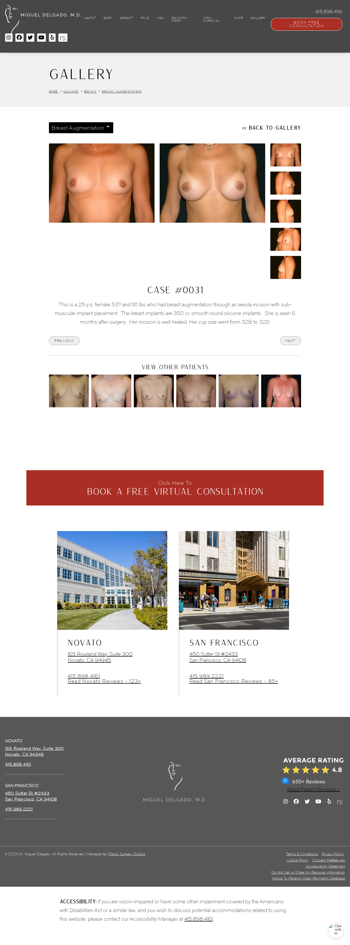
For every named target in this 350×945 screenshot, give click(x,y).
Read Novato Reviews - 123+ (104, 681)
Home (53, 91)
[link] (18, 764)
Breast (90, 91)
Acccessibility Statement (325, 866)
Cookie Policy (297, 860)
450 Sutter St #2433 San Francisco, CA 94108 (217, 657)
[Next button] (189, 421)
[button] (9, 37)
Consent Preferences (328, 860)
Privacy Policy (333, 854)
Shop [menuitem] (238, 18)
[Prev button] (161, 421)
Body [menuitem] (108, 18)
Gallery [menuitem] (258, 18)
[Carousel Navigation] (175, 418)
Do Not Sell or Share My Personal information (308, 872)
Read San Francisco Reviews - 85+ (233, 681)
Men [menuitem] (160, 18)
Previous (64, 341)
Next (290, 341)
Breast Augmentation (121, 91)
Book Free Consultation (306, 24)
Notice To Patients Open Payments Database (308, 878)
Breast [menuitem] (126, 18)
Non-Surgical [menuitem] (211, 19)
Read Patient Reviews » (313, 789)
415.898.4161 (84, 676)
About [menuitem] (90, 18)
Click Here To (175, 488)
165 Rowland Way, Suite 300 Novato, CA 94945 (100, 657)
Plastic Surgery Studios (126, 854)
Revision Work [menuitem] (179, 19)
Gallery (71, 91)
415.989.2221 (206, 676)
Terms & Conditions (302, 854)
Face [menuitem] (145, 18)
